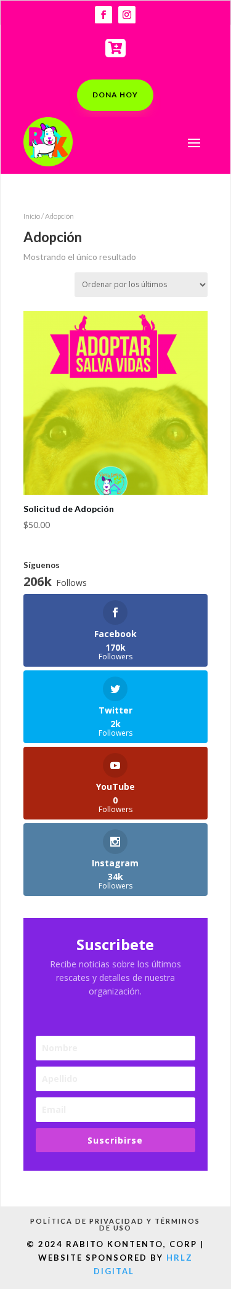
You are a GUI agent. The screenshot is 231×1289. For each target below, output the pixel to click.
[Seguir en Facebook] (103, 15)
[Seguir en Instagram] (127, 15)
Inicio (31, 216)
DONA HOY (115, 94)
